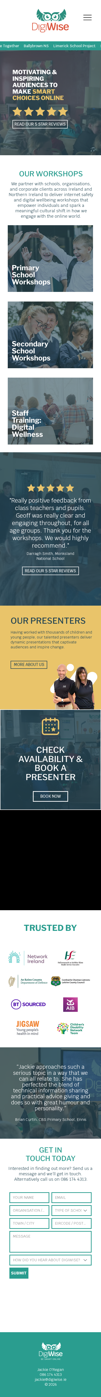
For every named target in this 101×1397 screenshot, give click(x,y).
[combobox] (71, 1210)
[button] (93, 149)
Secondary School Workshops (31, 351)
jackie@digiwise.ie (50, 1379)
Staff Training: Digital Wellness (28, 423)
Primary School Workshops (31, 274)
